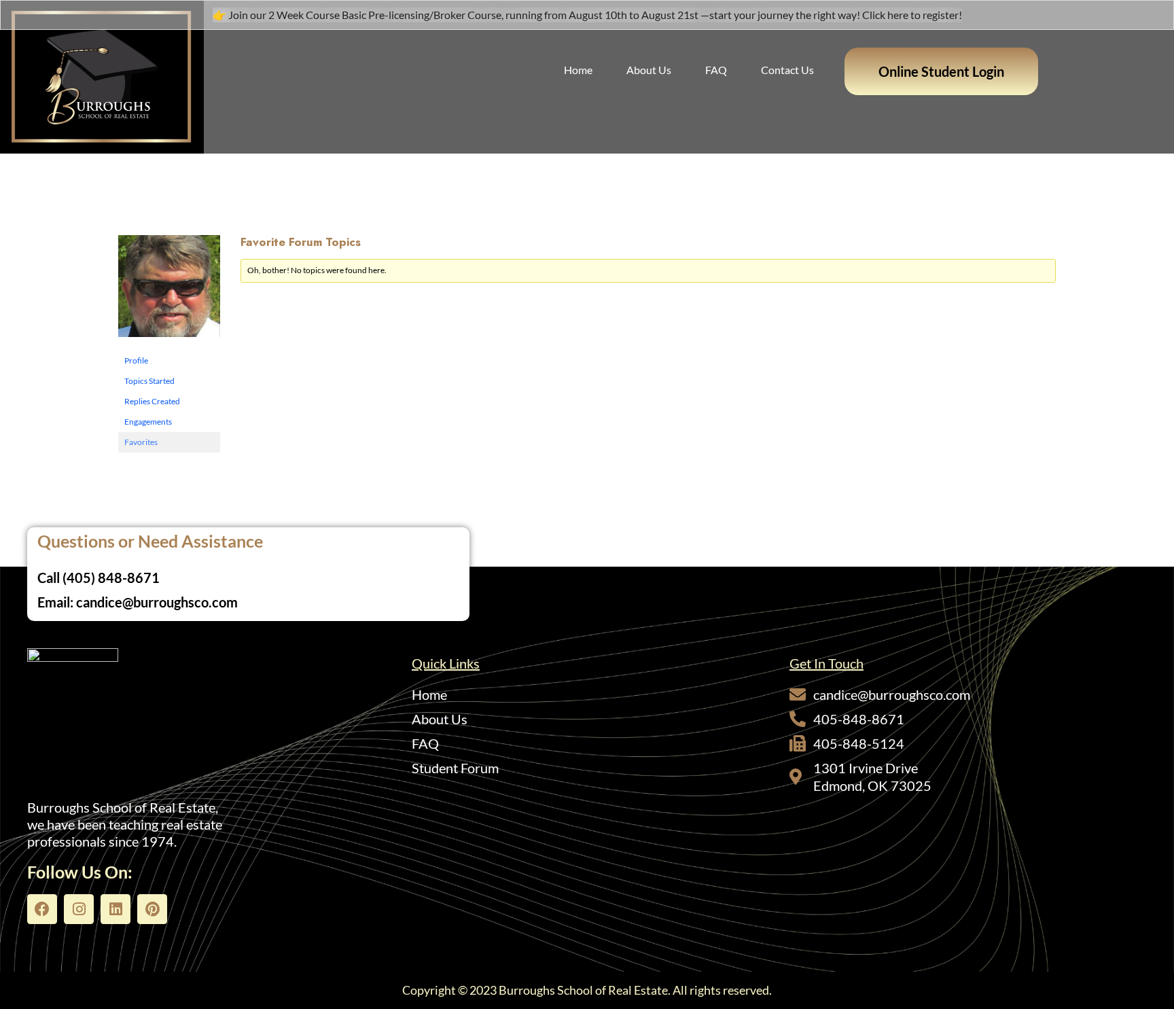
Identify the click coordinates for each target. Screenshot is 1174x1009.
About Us (648, 69)
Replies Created (152, 401)
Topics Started (149, 381)
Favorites (141, 442)
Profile (136, 360)
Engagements (148, 422)
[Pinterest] (152, 909)
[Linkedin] (115, 909)
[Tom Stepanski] (169, 292)
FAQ (716, 69)
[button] (941, 71)
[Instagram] (79, 909)
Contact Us (787, 69)
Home (578, 69)
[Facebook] (42, 909)
